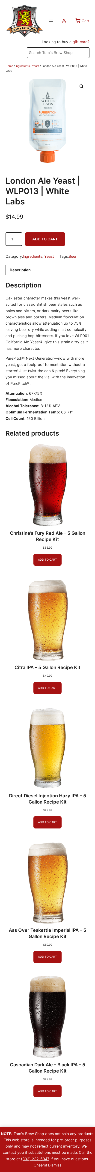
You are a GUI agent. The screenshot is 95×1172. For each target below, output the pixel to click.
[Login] (64, 20)
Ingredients (22, 66)
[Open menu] (51, 21)
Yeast (35, 66)
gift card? (81, 41)
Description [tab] (20, 270)
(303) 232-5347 (35, 1159)
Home (9, 66)
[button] (81, 86)
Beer (73, 256)
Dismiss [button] (54, 1165)
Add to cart (45, 239)
